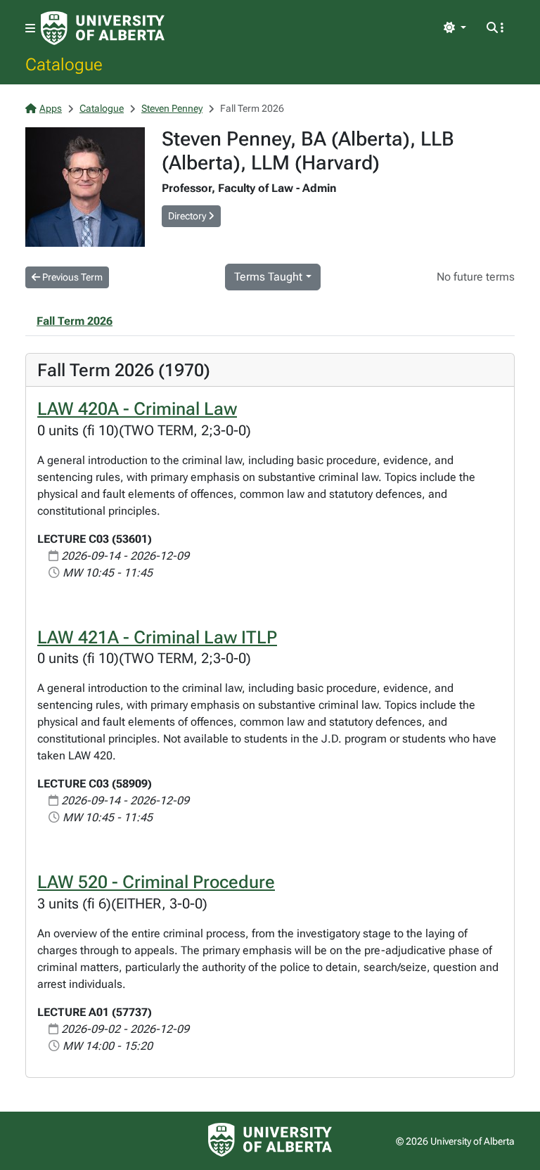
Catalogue (64, 64)
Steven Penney (171, 108)
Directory (188, 215)
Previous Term (71, 277)
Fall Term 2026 (74, 321)
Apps (50, 108)
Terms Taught (268, 276)
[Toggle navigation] (30, 28)
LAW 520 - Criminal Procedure (156, 881)
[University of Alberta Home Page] (102, 28)
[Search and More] (495, 28)
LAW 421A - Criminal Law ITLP (157, 637)
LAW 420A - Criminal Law (137, 408)
